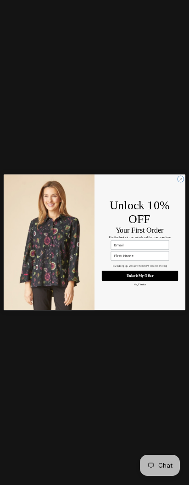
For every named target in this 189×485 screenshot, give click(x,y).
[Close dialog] (181, 179)
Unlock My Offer (140, 276)
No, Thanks (139, 284)
